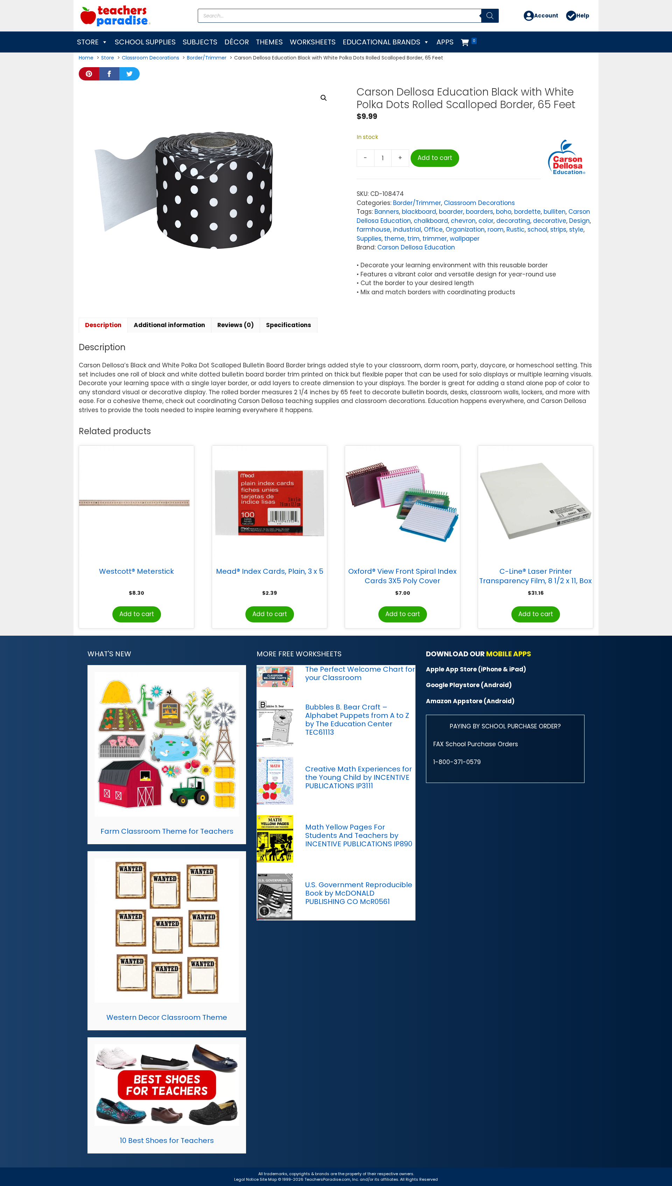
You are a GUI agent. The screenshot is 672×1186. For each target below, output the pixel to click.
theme (394, 238)
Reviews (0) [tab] (235, 325)
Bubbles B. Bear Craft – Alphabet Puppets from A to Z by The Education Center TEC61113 (357, 719)
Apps (445, 42)
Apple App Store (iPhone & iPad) (476, 669)
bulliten (555, 211)
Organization (465, 229)
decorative (549, 221)
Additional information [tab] (169, 325)
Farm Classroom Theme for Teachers (166, 831)
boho (503, 211)
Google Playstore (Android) (469, 685)
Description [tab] (103, 325)
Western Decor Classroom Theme (166, 1017)
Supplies (369, 238)
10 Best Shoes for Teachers (167, 1140)
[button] (323, 98)
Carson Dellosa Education (416, 247)
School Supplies (145, 42)
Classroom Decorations (479, 203)
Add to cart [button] (136, 614)
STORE (88, 42)
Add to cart (435, 158)
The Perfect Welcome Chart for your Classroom (360, 673)
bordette (527, 211)
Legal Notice (246, 1179)
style (576, 229)
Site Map (269, 1179)
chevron (463, 221)
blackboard (419, 211)
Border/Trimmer (417, 203)
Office (433, 229)
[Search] (490, 16)
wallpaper (464, 238)
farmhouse (373, 229)
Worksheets (313, 42)
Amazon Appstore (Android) (470, 701)
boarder (451, 211)
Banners (386, 211)
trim (413, 238)
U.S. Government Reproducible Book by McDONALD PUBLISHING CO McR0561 (358, 893)
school (537, 229)
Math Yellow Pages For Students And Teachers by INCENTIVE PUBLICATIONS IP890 (358, 835)
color (485, 221)
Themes (269, 42)
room (496, 229)
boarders (479, 211)
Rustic (515, 229)
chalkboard (431, 221)
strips (558, 229)
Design (579, 221)
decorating (513, 221)
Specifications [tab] (288, 325)
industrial (407, 229)
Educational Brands (381, 42)
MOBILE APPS (508, 654)
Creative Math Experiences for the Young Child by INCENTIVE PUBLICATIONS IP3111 (358, 777)
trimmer (434, 238)
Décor (236, 42)
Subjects (200, 42)
